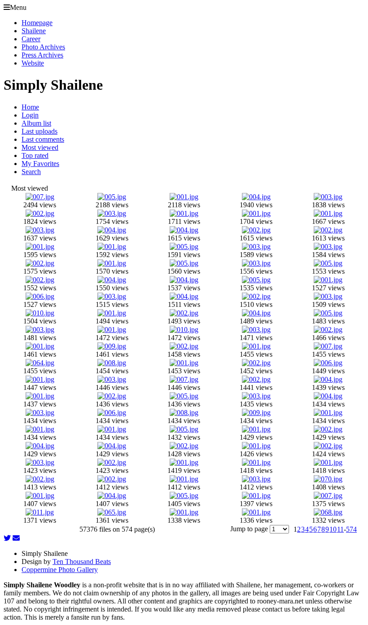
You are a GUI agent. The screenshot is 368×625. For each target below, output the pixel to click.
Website (33, 63)
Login (30, 115)
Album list (36, 123)
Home (30, 107)
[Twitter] (7, 538)
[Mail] (16, 538)
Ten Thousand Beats (82, 561)
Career (31, 39)
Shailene (34, 31)
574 (351, 529)
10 (333, 529)
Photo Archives (43, 47)
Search (31, 171)
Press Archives (42, 55)
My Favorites (40, 163)
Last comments (43, 139)
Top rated (35, 155)
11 (340, 529)
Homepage (37, 22)
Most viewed (40, 147)
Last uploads (39, 131)
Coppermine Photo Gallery (60, 569)
